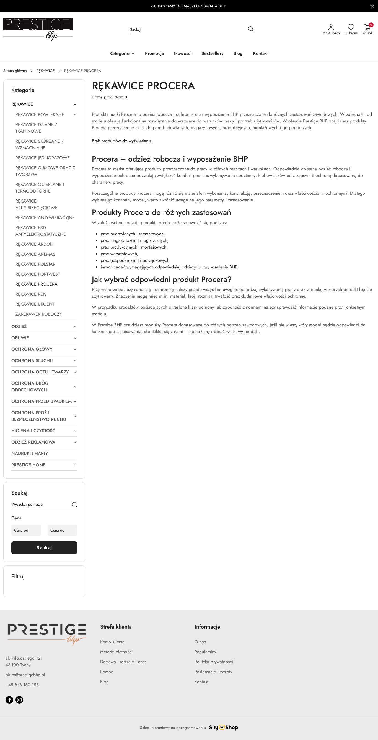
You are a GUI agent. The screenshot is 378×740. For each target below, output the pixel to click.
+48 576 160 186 (22, 685)
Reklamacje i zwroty (213, 672)
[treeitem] (44, 104)
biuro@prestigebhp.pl (25, 675)
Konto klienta (112, 642)
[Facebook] (9, 700)
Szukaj (44, 547)
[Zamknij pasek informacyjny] (372, 6)
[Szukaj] (74, 505)
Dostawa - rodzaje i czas (123, 662)
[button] (122, 54)
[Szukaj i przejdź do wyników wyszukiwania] (251, 29)
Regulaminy (205, 652)
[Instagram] (19, 700)
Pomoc (106, 672)
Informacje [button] (207, 627)
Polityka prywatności (214, 662)
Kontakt (201, 681)
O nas (200, 642)
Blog (104, 681)
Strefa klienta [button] (116, 627)
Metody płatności (116, 652)
